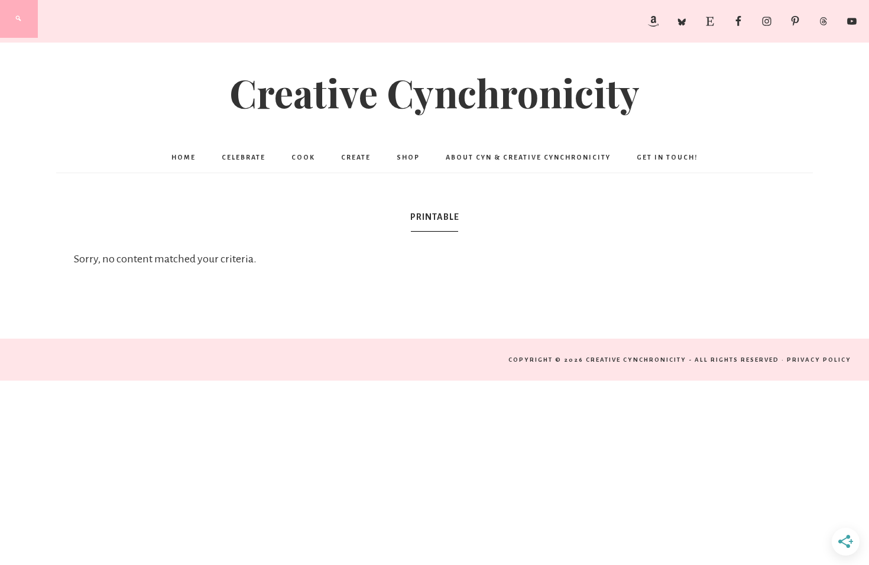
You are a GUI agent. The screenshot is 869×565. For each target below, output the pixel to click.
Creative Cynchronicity (434, 92)
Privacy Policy (819, 359)
